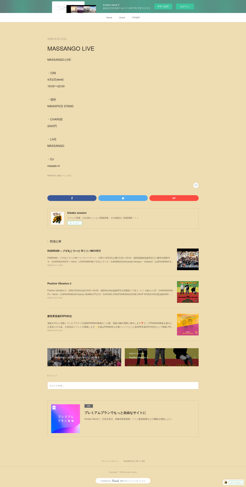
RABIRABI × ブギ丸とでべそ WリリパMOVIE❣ (74, 251)
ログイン (185, 6)
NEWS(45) (51, 175)
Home (109, 17)
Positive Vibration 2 (59, 283)
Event (122, 17)
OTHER (136, 17)
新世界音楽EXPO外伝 (59, 316)
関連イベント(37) (64, 175)
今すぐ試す (163, 6)
